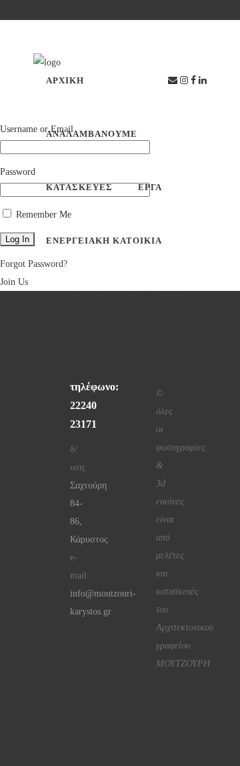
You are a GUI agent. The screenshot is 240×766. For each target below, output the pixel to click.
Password (17, 172)
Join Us (14, 282)
